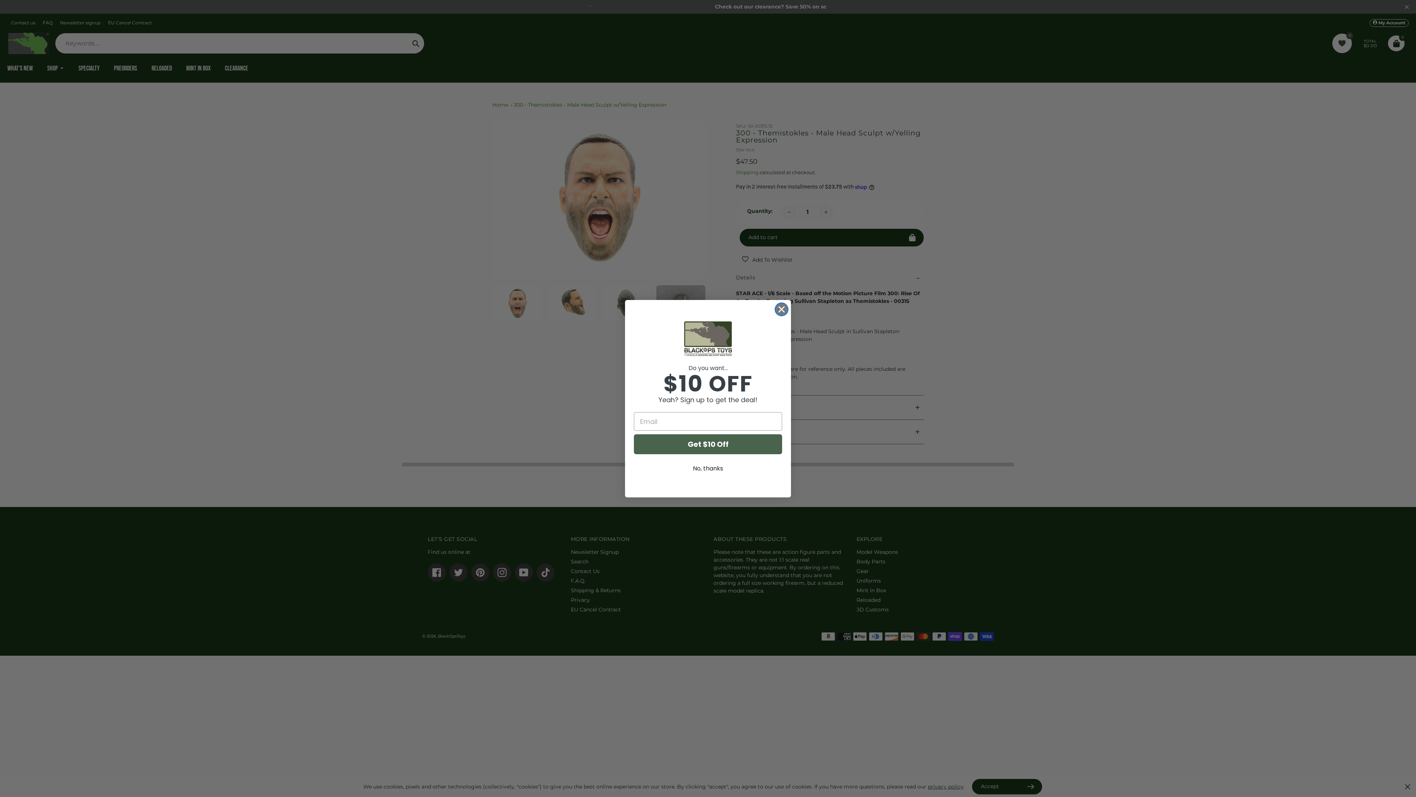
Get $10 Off (708, 444)
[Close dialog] (781, 309)
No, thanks (708, 468)
